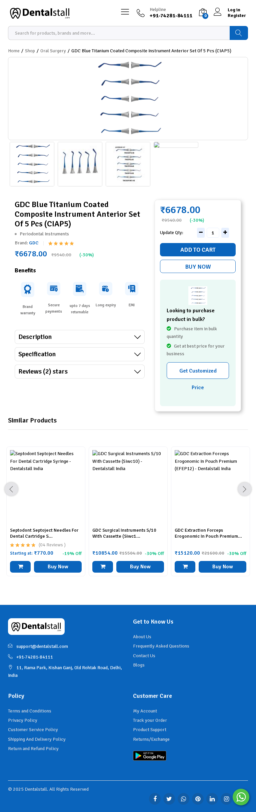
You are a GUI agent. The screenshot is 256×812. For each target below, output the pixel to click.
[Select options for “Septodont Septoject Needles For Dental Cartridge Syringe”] (20, 567)
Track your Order (150, 720)
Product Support (149, 729)
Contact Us (144, 656)
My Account (145, 711)
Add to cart (198, 249)
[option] (46, 516)
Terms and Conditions (29, 711)
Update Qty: (171, 232)
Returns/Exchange (151, 739)
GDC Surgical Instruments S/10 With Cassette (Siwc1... (124, 533)
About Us (142, 637)
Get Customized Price (198, 373)
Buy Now (198, 266)
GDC (33, 243)
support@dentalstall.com (42, 646)
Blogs (139, 665)
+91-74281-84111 (34, 657)
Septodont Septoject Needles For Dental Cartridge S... (44, 533)
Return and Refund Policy (33, 748)
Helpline (158, 9)
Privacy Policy (22, 720)
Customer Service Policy (33, 729)
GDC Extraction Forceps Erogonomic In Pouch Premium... (208, 533)
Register (237, 15)
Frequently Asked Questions (161, 646)
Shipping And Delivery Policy (37, 739)
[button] (102, 567)
